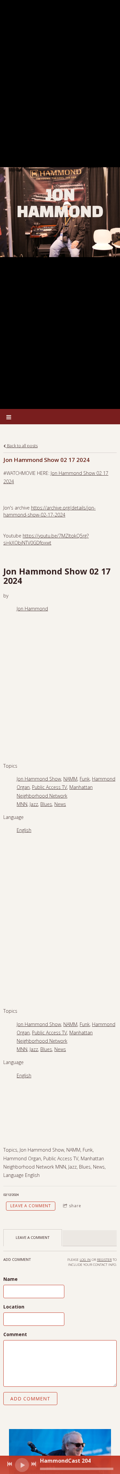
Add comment (30, 1398)
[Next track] (34, 1464)
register (104, 1260)
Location (13, 1306)
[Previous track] (10, 1464)
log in (85, 1260)
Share (75, 1206)
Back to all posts (22, 446)
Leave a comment (30, 1206)
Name (10, 1279)
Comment (15, 1334)
